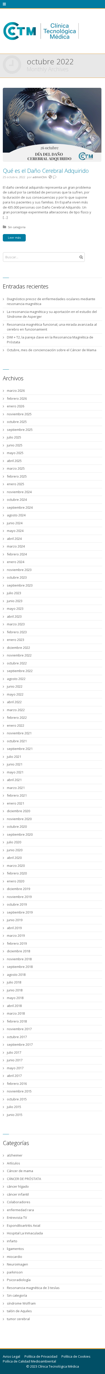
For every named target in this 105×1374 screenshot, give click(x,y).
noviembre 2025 (19, 414)
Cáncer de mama (20, 1171)
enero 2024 (15, 562)
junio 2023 (14, 601)
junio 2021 (14, 764)
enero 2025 (15, 484)
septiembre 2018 (20, 966)
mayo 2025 (15, 453)
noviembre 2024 (19, 492)
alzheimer (14, 1155)
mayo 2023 (15, 608)
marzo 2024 (16, 546)
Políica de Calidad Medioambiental (29, 1361)
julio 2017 (14, 1052)
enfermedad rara (20, 1210)
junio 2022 (14, 686)
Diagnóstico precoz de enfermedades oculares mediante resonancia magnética (51, 301)
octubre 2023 (17, 577)
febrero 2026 (17, 398)
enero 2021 (15, 803)
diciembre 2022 (18, 647)
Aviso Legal (11, 1356)
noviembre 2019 (19, 896)
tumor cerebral (18, 1319)
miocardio (14, 1256)
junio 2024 (14, 523)
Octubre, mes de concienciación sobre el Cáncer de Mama (51, 350)
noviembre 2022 (19, 655)
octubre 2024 (17, 499)
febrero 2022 (17, 717)
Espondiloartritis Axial (23, 1225)
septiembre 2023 (20, 585)
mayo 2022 (15, 694)
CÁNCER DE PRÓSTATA (24, 1178)
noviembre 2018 (19, 959)
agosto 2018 (16, 974)
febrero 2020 (17, 873)
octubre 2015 (17, 1099)
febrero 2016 (17, 1083)
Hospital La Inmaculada (25, 1233)
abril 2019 (14, 928)
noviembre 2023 (19, 569)
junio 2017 (14, 1060)
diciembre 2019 (18, 888)
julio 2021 (14, 756)
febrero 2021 (17, 795)
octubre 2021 (17, 741)
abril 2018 (14, 1005)
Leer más (14, 237)
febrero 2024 (17, 554)
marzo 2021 (16, 787)
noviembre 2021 (19, 733)
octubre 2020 (17, 826)
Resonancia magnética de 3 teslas (33, 1287)
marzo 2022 (16, 710)
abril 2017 (14, 1075)
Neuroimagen (17, 1264)
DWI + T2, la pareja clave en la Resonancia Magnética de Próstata (50, 340)
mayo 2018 (15, 997)
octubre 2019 (17, 904)
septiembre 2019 (20, 912)
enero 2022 (15, 725)
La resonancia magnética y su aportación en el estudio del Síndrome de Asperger (52, 314)
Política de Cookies (75, 1356)
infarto (12, 1241)
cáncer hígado (18, 1186)
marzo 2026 (16, 390)
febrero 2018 (17, 1021)
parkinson (15, 1272)
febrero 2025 (17, 476)
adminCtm (40, 177)
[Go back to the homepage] (41, 31)
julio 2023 (14, 593)
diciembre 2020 (18, 811)
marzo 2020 (16, 865)
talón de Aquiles (19, 1311)
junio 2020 (14, 850)
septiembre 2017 (20, 1044)
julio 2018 (14, 982)
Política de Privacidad (40, 1356)
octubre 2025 (17, 421)
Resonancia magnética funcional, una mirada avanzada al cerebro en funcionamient (52, 327)
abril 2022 (14, 702)
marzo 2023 (16, 624)
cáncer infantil (18, 1194)
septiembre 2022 (20, 670)
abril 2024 (14, 538)
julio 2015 (14, 1106)
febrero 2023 (17, 632)
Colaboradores (18, 1202)
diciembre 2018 (18, 951)
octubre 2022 (17, 663)
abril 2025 (14, 460)
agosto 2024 (16, 515)
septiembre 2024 (20, 507)
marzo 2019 (16, 935)
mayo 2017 (15, 1068)
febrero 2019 (17, 943)
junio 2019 (14, 920)
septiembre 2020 (20, 834)
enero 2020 (15, 881)
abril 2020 (14, 857)
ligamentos (15, 1248)
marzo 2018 (16, 1013)
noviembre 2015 (19, 1091)
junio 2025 (14, 445)
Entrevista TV (17, 1217)
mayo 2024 (15, 530)
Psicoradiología (19, 1280)
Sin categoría (16, 227)
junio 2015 (14, 1114)
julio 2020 (14, 842)
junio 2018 (14, 990)
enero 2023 (15, 639)
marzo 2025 (16, 468)
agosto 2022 (16, 678)
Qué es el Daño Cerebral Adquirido (46, 170)
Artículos (13, 1163)
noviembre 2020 (19, 819)
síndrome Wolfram (21, 1303)
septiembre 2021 (20, 748)
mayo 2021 (15, 772)
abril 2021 (14, 779)
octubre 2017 (17, 1037)
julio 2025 (14, 437)
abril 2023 (14, 616)
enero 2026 (15, 406)
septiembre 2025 (20, 429)
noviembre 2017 (19, 1029)
